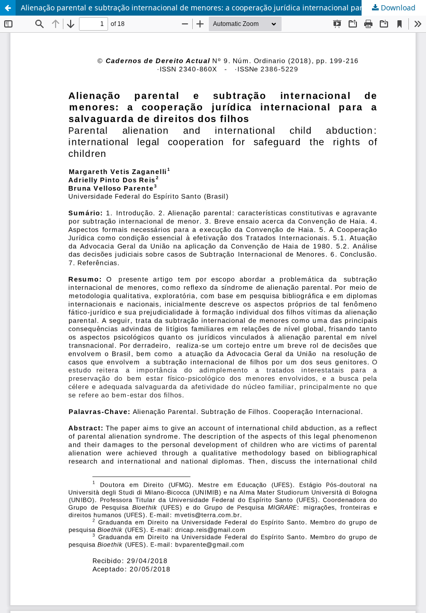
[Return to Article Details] (8, 8)
